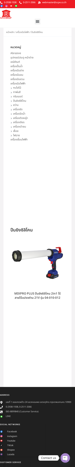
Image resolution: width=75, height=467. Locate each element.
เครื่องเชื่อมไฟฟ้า (19, 140)
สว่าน (15, 105)
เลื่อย (15, 131)
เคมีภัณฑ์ (15, 62)
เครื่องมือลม (16, 75)
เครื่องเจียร (18, 122)
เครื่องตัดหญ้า (20, 118)
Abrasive (15, 53)
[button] (37, 21)
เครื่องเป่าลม (19, 127)
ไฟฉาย (16, 135)
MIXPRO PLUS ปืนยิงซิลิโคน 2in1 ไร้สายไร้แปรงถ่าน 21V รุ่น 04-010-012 (37, 295)
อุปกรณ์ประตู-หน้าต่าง (21, 58)
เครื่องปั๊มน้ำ (16, 66)
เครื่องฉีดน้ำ (19, 114)
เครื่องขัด (17, 109)
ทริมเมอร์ (17, 97)
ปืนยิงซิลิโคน (19, 101)
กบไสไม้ (17, 88)
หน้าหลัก (10, 32)
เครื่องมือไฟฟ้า (22, 32)
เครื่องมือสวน (17, 79)
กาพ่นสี (17, 92)
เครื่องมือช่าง (17, 71)
